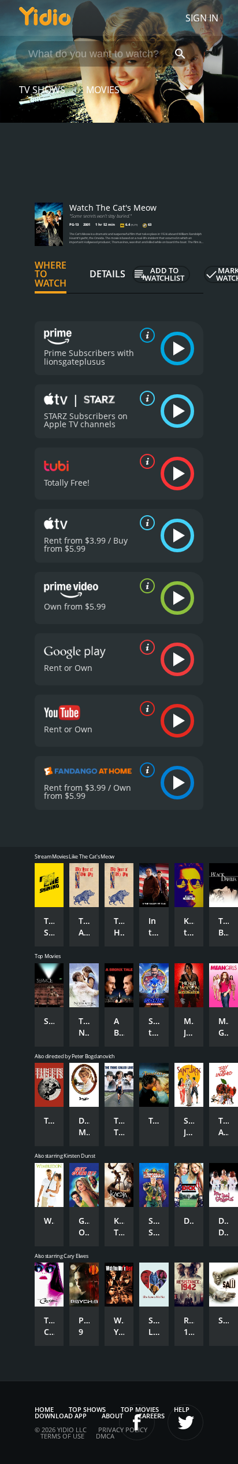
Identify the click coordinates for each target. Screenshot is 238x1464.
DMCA (105, 1436)
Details (107, 273)
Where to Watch (50, 274)
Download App (61, 1415)
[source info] (145, 335)
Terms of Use (62, 1436)
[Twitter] (185, 1422)
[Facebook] (137, 1422)
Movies (103, 89)
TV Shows (42, 89)
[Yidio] (45, 18)
